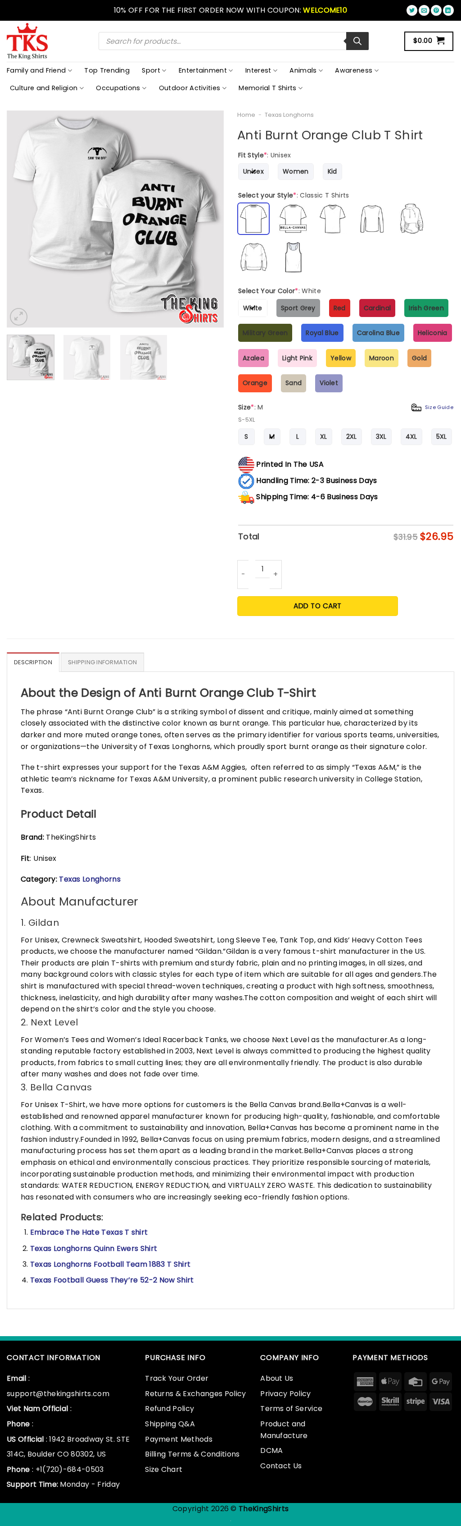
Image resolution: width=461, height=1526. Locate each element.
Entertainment (203, 70)
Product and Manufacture (284, 1430)
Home (246, 115)
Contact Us (281, 1466)
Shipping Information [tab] (102, 662)
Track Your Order (176, 1378)
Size (345, 407)
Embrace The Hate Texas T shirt (89, 1232)
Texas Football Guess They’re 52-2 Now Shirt (112, 1280)
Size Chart (163, 1469)
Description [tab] (33, 662)
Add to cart (317, 606)
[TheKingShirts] (28, 41)
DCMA (271, 1450)
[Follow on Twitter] (412, 10)
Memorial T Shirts (267, 87)
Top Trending (107, 70)
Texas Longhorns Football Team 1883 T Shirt (110, 1264)
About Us (277, 1378)
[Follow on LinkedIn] (448, 10)
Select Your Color (279, 290)
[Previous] (22, 219)
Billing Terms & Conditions (192, 1454)
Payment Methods (178, 1439)
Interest (258, 70)
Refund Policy (169, 1408)
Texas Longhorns (289, 115)
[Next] (208, 219)
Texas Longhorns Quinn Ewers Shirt (94, 1248)
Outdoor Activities (190, 87)
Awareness (353, 70)
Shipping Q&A (170, 1424)
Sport (151, 70)
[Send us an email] (424, 10)
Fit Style (264, 155)
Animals (302, 70)
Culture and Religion (43, 87)
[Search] (357, 41)
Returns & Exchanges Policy (195, 1393)
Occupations (118, 87)
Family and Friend (36, 70)
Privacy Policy (285, 1393)
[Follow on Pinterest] (436, 10)
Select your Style (293, 195)
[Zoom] (18, 317)
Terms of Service (291, 1408)
